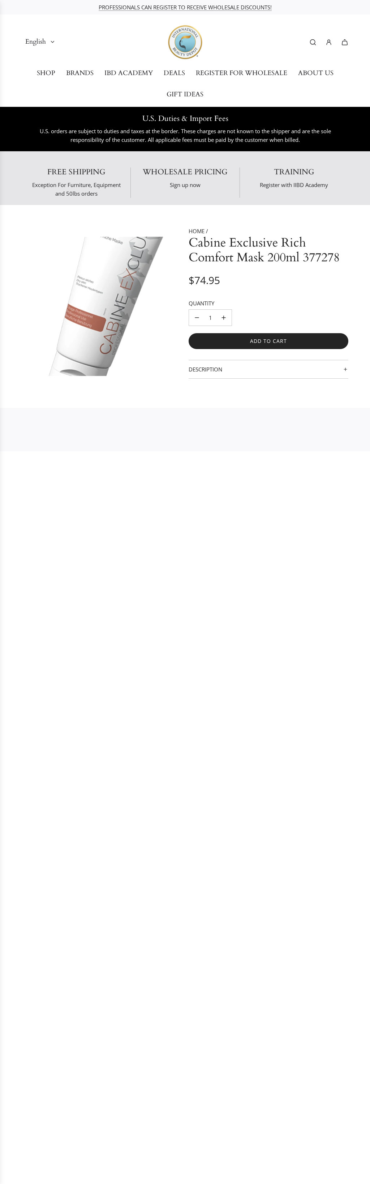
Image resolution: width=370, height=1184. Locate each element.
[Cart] (345, 42)
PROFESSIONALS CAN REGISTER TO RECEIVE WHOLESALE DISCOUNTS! (185, 7)
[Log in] (329, 42)
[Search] (313, 42)
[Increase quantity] (224, 318)
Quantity (201, 303)
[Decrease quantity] (197, 318)
